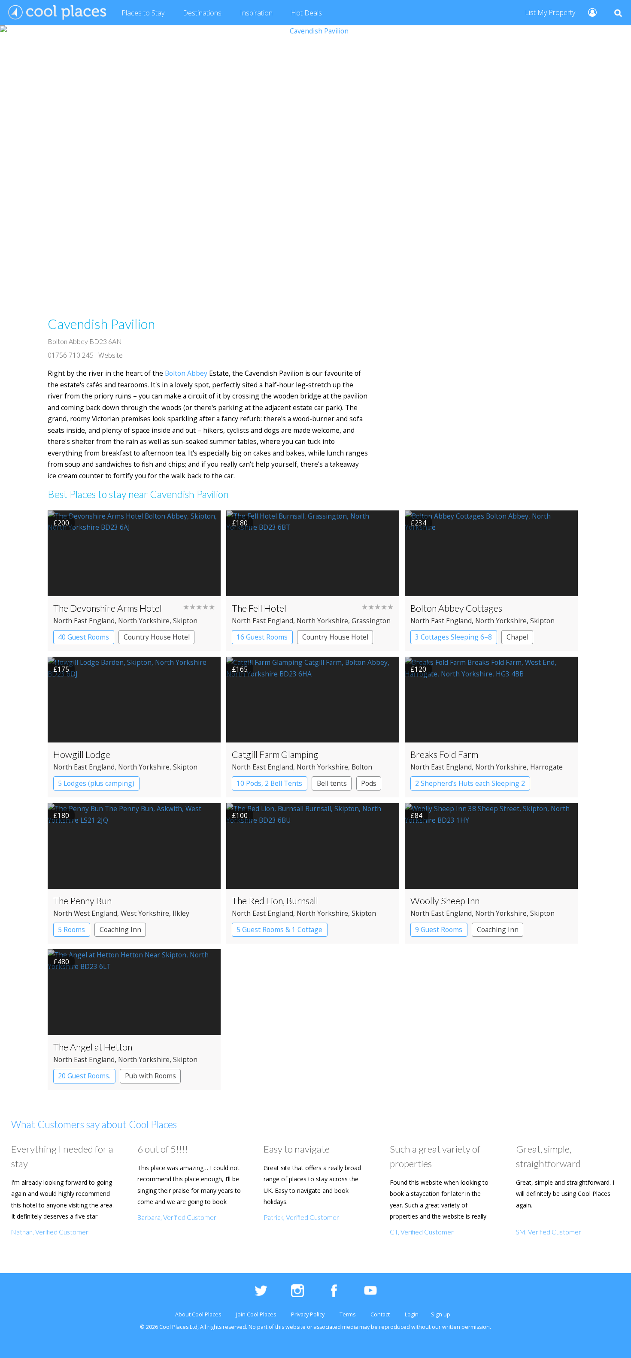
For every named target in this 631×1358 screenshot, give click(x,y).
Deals (306, 13)
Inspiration (256, 13)
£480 (61, 961)
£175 (61, 669)
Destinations (202, 13)
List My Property (550, 12)
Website (110, 355)
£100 (240, 815)
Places (142, 13)
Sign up (440, 1314)
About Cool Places (198, 1314)
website (295, 1327)
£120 (418, 669)
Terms (347, 1314)
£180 (240, 523)
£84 (416, 815)
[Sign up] (589, 12)
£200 (61, 523)
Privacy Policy (308, 1314)
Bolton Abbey (186, 373)
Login (412, 1314)
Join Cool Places (256, 1314)
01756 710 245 (71, 355)
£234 (418, 523)
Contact (380, 1314)
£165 (240, 669)
